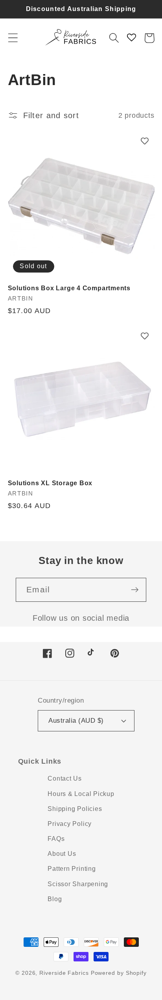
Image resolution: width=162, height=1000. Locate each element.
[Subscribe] (134, 590)
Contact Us (65, 778)
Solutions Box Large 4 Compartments (69, 288)
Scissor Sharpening (78, 884)
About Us (62, 853)
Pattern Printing (72, 868)
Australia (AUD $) (76, 720)
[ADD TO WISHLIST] (145, 140)
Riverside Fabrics (63, 973)
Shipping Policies (75, 808)
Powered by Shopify (119, 973)
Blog (55, 899)
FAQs (56, 838)
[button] (13, 38)
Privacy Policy (70, 823)
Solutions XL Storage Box (50, 483)
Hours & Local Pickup (81, 793)
